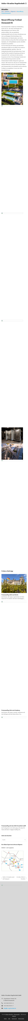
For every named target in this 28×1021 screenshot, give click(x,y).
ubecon (14, 1016)
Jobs (9, 1018)
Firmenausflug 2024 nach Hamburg (10, 710)
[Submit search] (25, 840)
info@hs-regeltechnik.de (10, 1008)
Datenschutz (21, 1018)
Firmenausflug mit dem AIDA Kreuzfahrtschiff (13, 826)
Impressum (14, 1018)
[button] (26, 3)
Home (5, 1018)
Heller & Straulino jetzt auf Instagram (7, 878)
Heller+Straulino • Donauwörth (12, 1014)
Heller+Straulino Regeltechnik (13, 3)
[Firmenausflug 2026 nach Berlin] (14, 583)
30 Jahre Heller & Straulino (20, 878)
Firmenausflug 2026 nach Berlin (9, 595)
